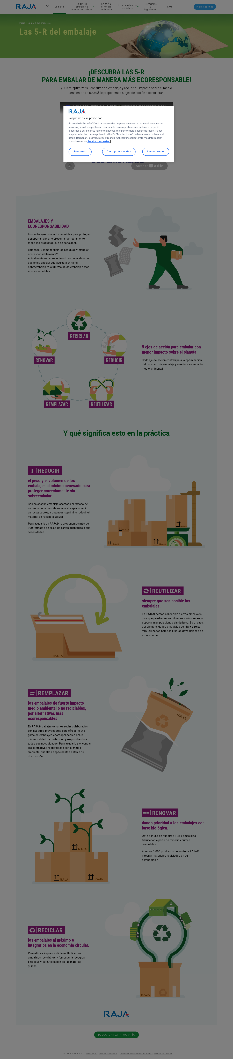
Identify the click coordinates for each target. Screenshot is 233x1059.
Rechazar (80, 151)
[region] (118, 134)
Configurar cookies (119, 151)
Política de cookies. (99, 141)
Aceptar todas (155, 151)
